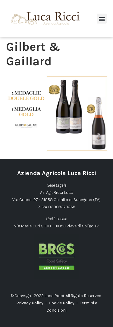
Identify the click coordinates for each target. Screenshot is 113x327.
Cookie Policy (61, 303)
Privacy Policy (29, 303)
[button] (102, 19)
